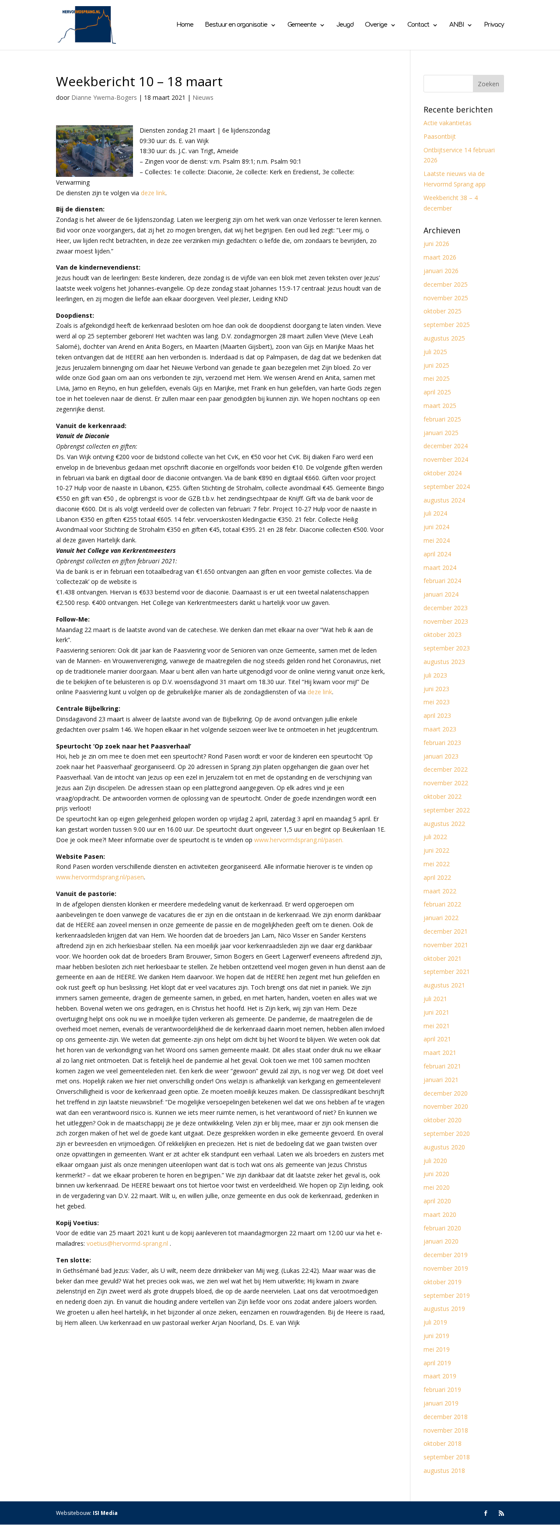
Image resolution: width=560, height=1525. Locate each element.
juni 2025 (436, 365)
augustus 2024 (444, 500)
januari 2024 (441, 594)
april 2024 (437, 554)
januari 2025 (441, 433)
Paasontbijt (440, 136)
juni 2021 (436, 1012)
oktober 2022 (443, 796)
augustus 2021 (444, 985)
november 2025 (446, 298)
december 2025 (446, 284)
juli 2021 (435, 998)
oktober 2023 (443, 634)
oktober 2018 (443, 1443)
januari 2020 (441, 1241)
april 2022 (437, 877)
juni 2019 (436, 1336)
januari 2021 (441, 1079)
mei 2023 (437, 702)
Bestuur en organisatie (236, 25)
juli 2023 (435, 675)
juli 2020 (435, 1160)
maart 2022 (440, 891)
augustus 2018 (444, 1470)
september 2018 (447, 1457)
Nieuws (203, 97)
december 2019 (446, 1255)
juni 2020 (436, 1174)
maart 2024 (440, 567)
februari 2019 (442, 1389)
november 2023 (446, 621)
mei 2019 (437, 1349)
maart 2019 (440, 1376)
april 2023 (437, 715)
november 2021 (446, 945)
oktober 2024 (443, 473)
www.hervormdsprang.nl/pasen (100, 877)
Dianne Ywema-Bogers (104, 97)
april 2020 (437, 1201)
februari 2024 (442, 580)
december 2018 (446, 1417)
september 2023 (447, 648)
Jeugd (345, 25)
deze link (153, 193)
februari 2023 (442, 742)
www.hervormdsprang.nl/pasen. (298, 840)
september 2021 (447, 971)
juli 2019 (435, 1322)
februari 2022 (442, 904)
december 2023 (446, 608)
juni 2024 (436, 527)
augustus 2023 (444, 661)
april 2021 (437, 1039)
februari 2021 (442, 1066)
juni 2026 (436, 243)
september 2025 (447, 324)
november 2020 (446, 1106)
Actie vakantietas (448, 123)
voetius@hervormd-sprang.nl (127, 1243)
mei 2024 (437, 540)
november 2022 (446, 783)
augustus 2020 (444, 1147)
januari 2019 (441, 1403)
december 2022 (446, 769)
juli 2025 (435, 352)
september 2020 (447, 1133)
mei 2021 (437, 1026)
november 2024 (446, 459)
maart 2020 (440, 1214)
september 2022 (447, 810)
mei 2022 (437, 864)
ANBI (456, 25)
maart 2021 (440, 1052)
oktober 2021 (443, 958)
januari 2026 (441, 271)
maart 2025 (440, 405)
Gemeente (301, 25)
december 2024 (446, 446)
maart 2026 (440, 257)
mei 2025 (437, 378)
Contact (418, 25)
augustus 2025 (444, 338)
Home (184, 25)
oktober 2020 (443, 1120)
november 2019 (446, 1268)
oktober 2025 (443, 311)
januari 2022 (441, 918)
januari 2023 (441, 756)
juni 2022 (436, 850)
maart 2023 (440, 729)
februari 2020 (442, 1228)
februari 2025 (442, 419)
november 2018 (446, 1430)
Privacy (494, 25)
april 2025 (437, 392)
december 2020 (446, 1093)
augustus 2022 (444, 823)
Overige (376, 25)
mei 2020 (437, 1187)
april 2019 (437, 1363)
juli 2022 (435, 837)
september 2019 (447, 1295)
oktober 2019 (443, 1282)
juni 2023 (436, 689)
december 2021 (446, 931)
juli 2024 (435, 513)
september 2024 (447, 486)
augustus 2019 (444, 1308)
